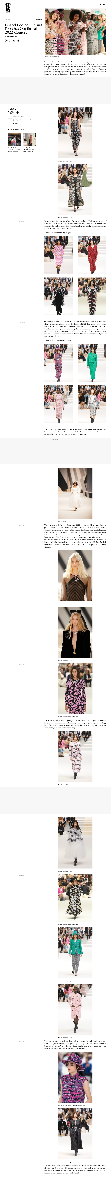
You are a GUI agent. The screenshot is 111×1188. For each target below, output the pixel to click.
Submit (15, 123)
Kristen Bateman (12, 36)
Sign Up (13, 110)
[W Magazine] (8, 8)
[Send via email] (18, 40)
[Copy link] (14, 40)
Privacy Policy (20, 120)
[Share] (6, 40)
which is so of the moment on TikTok (57, 1171)
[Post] (10, 40)
